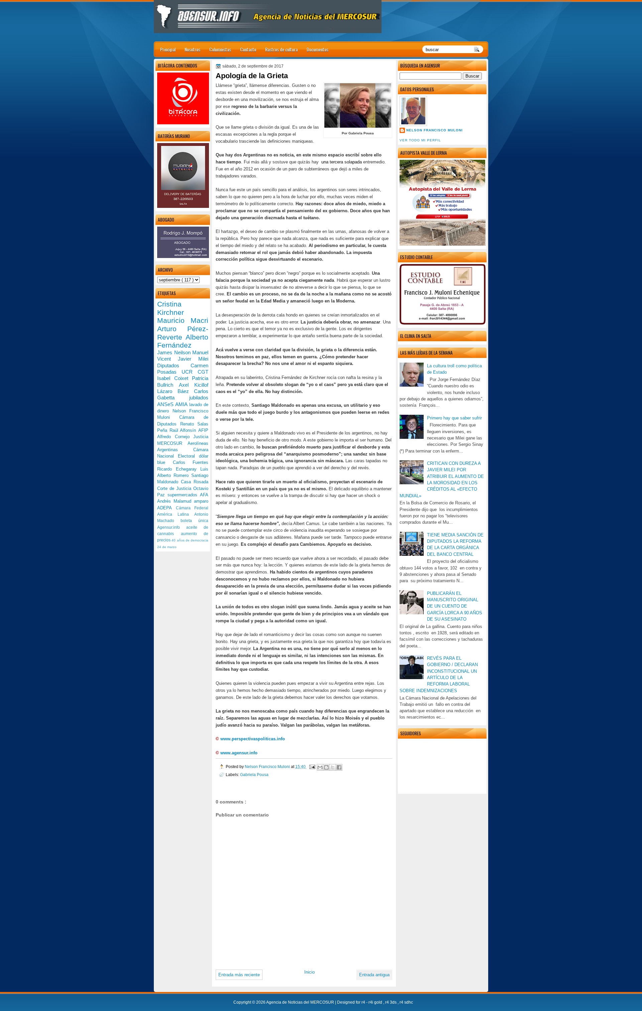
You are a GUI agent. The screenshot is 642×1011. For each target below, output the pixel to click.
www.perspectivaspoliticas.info (252, 738)
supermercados (184, 494)
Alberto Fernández (182, 341)
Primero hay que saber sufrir (454, 417)
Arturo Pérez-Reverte (182, 333)
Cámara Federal (192, 508)
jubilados (198, 397)
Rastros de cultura (281, 49)
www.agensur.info (238, 752)
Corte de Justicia (175, 488)
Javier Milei (193, 359)
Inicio (309, 972)
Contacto (248, 49)
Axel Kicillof (193, 385)
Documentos (317, 49)
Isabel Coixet (174, 378)
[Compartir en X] (332, 767)
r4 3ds (391, 1002)
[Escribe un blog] (326, 767)
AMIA (182, 404)
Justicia (200, 436)
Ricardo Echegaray (178, 469)
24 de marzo (167, 547)
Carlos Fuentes (191, 462)
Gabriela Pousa (254, 774)
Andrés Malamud (175, 501)
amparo (201, 501)
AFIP (203, 430)
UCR (190, 372)
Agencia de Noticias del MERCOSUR (300, 1002)
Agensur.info (171, 527)
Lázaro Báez (175, 391)
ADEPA (166, 507)
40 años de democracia (190, 540)
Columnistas (220, 49)
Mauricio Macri (182, 320)
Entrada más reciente (239, 974)
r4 (363, 1002)
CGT (203, 372)
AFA (204, 494)
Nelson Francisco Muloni (434, 130)
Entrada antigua (374, 974)
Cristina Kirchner (170, 308)
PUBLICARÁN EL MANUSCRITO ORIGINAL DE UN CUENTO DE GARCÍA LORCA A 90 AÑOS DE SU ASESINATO (454, 606)
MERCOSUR (172, 443)
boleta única (194, 521)
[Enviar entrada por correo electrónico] (312, 766)
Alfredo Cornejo (175, 436)
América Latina (175, 514)
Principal (168, 49)
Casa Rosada (194, 481)
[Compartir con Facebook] (339, 767)
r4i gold (375, 1002)
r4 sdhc (406, 1002)
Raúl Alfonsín (184, 430)
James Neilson (174, 352)
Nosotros (192, 49)
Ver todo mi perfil (420, 140)
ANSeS (166, 404)
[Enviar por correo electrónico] (320, 767)
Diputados (174, 365)
